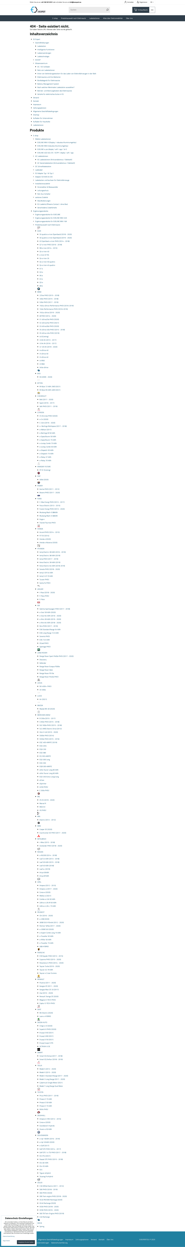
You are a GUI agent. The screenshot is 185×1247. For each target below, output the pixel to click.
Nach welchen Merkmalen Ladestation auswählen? (55, 87)
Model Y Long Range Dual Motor (51, 1086)
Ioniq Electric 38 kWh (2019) (50, 555)
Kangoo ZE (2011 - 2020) (49, 986)
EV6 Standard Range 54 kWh (50, 629)
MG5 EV (42, 807)
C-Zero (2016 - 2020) (47, 422)
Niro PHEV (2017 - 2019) (49, 626)
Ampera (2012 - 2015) (48, 885)
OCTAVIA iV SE (45, 1046)
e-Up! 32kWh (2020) (47, 1142)
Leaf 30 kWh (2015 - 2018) (49, 862)
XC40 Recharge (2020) (48, 1203)
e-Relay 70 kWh (45, 460)
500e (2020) (44, 479)
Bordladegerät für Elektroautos (48, 80)
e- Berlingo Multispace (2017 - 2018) (53, 426)
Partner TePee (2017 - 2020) (50, 926)
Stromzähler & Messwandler (47, 187)
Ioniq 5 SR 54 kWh (46, 572)
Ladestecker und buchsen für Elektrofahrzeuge (52, 180)
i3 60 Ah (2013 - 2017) (48, 340)
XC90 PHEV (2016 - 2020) (49, 1210)
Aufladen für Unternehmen (43, 118)
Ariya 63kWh (44, 872)
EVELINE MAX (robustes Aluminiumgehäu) (52, 146)
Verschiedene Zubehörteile (47, 207)
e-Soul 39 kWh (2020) (48, 612)
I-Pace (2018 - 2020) (47, 592)
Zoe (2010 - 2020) (46, 993)
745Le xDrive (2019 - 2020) (50, 312)
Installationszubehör (42, 183)
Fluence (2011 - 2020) (48, 982)
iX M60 (42, 364)
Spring (42, 1226)
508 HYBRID (44, 946)
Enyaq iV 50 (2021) (46, 1039)
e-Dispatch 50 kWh (47, 450)
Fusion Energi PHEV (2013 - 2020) (52, 509)
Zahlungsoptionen (39, 108)
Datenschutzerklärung (59, 1243)
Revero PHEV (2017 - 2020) (50, 492)
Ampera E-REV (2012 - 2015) (50, 1119)
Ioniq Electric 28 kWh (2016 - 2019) (53, 552)
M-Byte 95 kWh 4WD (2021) (50, 390)
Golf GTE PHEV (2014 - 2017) (50, 1149)
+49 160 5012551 (47, 2)
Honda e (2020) (45, 539)
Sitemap (36, 114)
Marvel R (43, 803)
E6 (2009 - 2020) (46, 377)
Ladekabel (39, 170)
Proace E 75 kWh (46, 1099)
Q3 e (41, 272)
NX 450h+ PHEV (45, 686)
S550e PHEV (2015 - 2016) (49, 739)
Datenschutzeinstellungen (39, 1243)
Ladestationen (38, 125)
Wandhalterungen (44, 200)
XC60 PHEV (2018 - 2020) (49, 1206)
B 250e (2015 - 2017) (47, 718)
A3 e (41, 279)
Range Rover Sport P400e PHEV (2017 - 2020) (56, 656)
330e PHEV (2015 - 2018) (49, 298)
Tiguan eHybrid (45, 1173)
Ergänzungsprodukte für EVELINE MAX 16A (51, 221)
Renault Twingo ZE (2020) (49, 996)
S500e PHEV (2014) (47, 735)
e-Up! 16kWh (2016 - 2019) (50, 1138)
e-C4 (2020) (44, 419)
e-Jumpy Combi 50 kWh (48, 446)
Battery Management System (48, 84)
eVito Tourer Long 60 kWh (49, 773)
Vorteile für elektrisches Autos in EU (50, 94)
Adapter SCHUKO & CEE (44, 176)
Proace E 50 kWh (46, 1102)
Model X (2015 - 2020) (48, 1072)
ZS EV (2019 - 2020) (47, 800)
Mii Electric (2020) (46, 1013)
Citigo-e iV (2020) (46, 1025)
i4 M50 (42, 360)
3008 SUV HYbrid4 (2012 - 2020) (52, 922)
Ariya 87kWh (44, 876)
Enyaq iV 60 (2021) (46, 1032)
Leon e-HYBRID (45, 1016)
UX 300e (43, 689)
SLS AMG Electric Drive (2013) (51, 728)
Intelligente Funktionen (45, 49)
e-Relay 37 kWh (45, 457)
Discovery (43, 659)
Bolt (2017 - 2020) (46, 399)
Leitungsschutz (42, 190)
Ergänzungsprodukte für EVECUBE (47, 214)
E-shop (35, 135)
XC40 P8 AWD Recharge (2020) (51, 1199)
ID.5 (41, 1169)
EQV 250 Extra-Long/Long (49, 776)
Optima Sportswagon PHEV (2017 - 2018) (55, 609)
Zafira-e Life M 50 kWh (48, 902)
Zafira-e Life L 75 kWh (48, 906)
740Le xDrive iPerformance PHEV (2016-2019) (57, 305)
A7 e (41, 268)
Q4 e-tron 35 (44, 258)
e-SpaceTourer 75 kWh (48, 440)
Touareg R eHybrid (46, 1176)
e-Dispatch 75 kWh (47, 453)
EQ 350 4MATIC (45, 756)
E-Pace (42, 599)
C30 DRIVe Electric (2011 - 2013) (52, 1186)
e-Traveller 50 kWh (46, 936)
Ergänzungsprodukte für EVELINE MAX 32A (51, 218)
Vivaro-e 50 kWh (46, 1129)
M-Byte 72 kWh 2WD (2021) (50, 386)
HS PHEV (43, 810)
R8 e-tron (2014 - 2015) (48, 248)
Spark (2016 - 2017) (47, 403)
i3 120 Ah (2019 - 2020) (48, 347)
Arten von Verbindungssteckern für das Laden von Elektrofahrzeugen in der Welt (66, 73)
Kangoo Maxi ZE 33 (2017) (49, 989)
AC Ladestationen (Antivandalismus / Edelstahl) (54, 159)
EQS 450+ (43, 746)
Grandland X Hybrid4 (47, 1125)
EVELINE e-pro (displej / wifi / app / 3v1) (52, 149)
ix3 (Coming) (44, 336)
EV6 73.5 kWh (45, 639)
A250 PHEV (44, 787)
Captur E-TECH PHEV (47, 1003)
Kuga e (42, 519)
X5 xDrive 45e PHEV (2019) (49, 333)
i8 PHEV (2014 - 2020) (48, 316)
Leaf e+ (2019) (45, 869)
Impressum (37, 104)
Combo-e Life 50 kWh (47, 899)
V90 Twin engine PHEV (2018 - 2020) (53, 1196)
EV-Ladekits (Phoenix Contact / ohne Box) (52, 204)
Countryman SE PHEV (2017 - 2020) (53, 832)
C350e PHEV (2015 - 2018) (49, 721)
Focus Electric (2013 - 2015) (50, 505)
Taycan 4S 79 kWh (46, 969)
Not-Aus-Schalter (43, 194)
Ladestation (41, 46)
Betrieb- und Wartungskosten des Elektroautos (54, 90)
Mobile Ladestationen (43, 139)
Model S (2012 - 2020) (48, 1069)
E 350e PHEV (44, 790)
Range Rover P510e (47, 673)
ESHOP (37, 60)
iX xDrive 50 (44, 353)
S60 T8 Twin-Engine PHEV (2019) (52, 1213)
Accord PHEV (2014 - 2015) (50, 532)
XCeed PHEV (44, 643)
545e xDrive (44, 367)
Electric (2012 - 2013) (48, 820)
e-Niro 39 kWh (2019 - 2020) (50, 619)
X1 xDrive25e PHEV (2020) (49, 319)
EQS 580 (43, 752)
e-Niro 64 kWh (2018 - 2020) (50, 622)
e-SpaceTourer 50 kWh (48, 436)
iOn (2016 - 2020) (46, 915)
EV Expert (36, 39)
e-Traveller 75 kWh (46, 943)
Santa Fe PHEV (45, 583)
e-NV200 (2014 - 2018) (48, 855)
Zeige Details (6, 1240)
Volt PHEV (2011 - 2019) (48, 406)
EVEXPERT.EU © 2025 (147, 1239)
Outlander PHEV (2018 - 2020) (51, 845)
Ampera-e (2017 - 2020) (48, 889)
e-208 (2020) (44, 919)
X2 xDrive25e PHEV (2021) (49, 322)
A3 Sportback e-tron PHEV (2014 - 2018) (54, 241)
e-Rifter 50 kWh (45, 939)
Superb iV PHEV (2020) (48, 1029)
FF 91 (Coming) (45, 470)
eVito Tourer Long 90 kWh (49, 770)
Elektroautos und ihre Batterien (49, 77)
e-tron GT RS (44, 255)
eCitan (42, 780)
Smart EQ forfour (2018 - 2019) (51, 1059)
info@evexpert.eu (75, 2)
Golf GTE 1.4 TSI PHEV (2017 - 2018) (53, 1152)
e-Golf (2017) (44, 1145)
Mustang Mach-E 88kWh (49, 512)
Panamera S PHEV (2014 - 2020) (51, 963)
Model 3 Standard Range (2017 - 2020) (54, 1075)
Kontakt (36, 101)
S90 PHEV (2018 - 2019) (48, 1189)
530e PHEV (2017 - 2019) (49, 302)
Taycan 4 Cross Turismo (48, 973)
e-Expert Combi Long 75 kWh (50, 932)
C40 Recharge (45, 1217)
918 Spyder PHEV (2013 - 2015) (51, 956)
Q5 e (41, 282)
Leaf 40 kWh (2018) (47, 865)
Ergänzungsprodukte (40, 211)
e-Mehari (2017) (45, 429)
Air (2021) (43, 699)
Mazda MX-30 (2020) (47, 709)
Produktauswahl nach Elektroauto (47, 224)
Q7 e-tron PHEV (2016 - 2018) (51, 244)
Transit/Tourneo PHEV (48, 522)
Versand (36, 97)
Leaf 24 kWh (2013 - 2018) (49, 858)
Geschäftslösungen (42, 42)
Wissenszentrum (41, 63)
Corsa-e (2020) (45, 892)
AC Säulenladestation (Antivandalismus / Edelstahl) (56, 163)
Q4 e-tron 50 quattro (47, 261)
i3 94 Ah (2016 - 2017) (48, 343)
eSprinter (43, 783)
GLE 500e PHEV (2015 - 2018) (51, 725)
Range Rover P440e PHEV (49, 676)
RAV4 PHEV (44, 1109)
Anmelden (130, 2)
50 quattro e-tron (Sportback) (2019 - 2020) (56, 237)
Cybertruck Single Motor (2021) (51, 1082)
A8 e (41, 285)
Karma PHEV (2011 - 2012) (49, 489)
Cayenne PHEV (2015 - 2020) (50, 959)
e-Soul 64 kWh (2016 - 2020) (50, 615)
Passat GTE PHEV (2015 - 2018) (51, 1159)
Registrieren (143, 2)
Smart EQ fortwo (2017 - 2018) (51, 1056)
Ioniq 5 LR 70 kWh (46, 576)
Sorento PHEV (45, 636)
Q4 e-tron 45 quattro (47, 265)
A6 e (41, 275)
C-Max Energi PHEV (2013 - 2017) (52, 502)
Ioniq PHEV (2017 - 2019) (49, 559)
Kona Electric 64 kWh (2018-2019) (52, 565)
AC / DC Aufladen (43, 66)
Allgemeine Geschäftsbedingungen (45, 111)
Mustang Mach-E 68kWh (49, 515)
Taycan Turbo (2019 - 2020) (50, 966)
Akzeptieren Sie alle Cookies (26, 1242)
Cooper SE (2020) (46, 829)
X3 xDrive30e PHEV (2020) (49, 326)
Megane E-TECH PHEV (48, 1000)
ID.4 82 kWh (44, 1162)
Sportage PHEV (45, 646)
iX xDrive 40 (44, 357)
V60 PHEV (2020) (46, 1193)
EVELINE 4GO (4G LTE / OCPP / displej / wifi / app (55, 152)
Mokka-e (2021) (45, 895)
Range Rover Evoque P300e (50, 666)
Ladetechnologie (43, 56)
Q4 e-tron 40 (44, 251)
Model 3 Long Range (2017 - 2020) (52, 1079)
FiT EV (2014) (44, 535)
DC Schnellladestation (43, 166)
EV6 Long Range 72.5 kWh (49, 633)
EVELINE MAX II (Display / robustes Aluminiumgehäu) (56, 142)
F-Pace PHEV (44, 596)
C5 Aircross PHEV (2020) (48, 416)
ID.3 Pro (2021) (45, 1156)
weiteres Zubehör (41, 197)
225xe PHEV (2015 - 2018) (49, 295)
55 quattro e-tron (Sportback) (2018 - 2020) (56, 234)
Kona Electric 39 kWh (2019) (50, 562)
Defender (43, 663)
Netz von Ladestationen (46, 70)
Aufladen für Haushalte (41, 121)
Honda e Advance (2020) (48, 542)
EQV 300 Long (45, 759)
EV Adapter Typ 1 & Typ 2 (44, 173)
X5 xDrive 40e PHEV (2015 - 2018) (52, 329)
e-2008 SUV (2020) (47, 929)
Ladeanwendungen (44, 53)
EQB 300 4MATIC (46, 766)
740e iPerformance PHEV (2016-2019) (54, 309)
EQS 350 (43, 763)
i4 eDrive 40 (44, 350)
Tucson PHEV (44, 579)
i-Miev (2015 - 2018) (47, 842)
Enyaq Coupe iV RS (46, 1043)
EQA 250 (43, 749)
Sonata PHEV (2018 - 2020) (50, 569)
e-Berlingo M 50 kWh (47, 433)
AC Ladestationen (41, 156)
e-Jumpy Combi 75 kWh (48, 443)
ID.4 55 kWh (44, 1166)
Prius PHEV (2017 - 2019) (49, 1095)
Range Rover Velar (46, 670)
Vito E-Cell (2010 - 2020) (49, 732)
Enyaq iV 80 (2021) (46, 1036)
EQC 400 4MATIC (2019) (48, 742)
